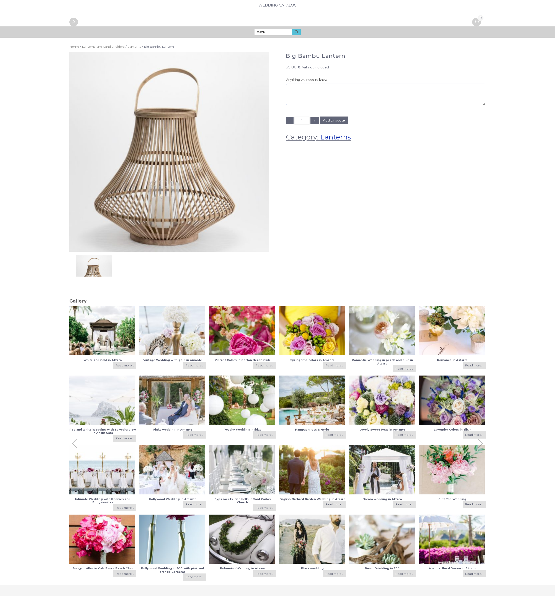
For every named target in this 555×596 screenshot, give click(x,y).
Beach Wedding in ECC (382, 568)
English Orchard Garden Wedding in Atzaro (312, 499)
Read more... (125, 365)
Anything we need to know (306, 80)
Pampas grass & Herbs (312, 429)
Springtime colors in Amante (312, 360)
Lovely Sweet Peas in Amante (382, 429)
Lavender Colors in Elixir (452, 429)
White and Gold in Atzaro (102, 360)
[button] (73, 23)
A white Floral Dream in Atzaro (452, 568)
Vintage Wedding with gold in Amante (172, 360)
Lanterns (134, 46)
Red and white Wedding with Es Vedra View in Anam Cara (102, 431)
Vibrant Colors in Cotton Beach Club (242, 360)
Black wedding (312, 568)
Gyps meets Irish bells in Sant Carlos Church (242, 500)
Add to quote (334, 120)
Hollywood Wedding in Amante (172, 499)
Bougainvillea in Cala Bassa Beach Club (103, 568)
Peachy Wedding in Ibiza (242, 429)
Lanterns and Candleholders (103, 46)
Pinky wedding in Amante (172, 429)
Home (74, 46)
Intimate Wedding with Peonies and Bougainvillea (102, 500)
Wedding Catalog (277, 5)
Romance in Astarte (452, 360)
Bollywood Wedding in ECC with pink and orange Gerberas (172, 570)
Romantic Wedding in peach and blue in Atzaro (382, 361)
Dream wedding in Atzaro (382, 499)
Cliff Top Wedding (452, 499)
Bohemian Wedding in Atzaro (242, 568)
